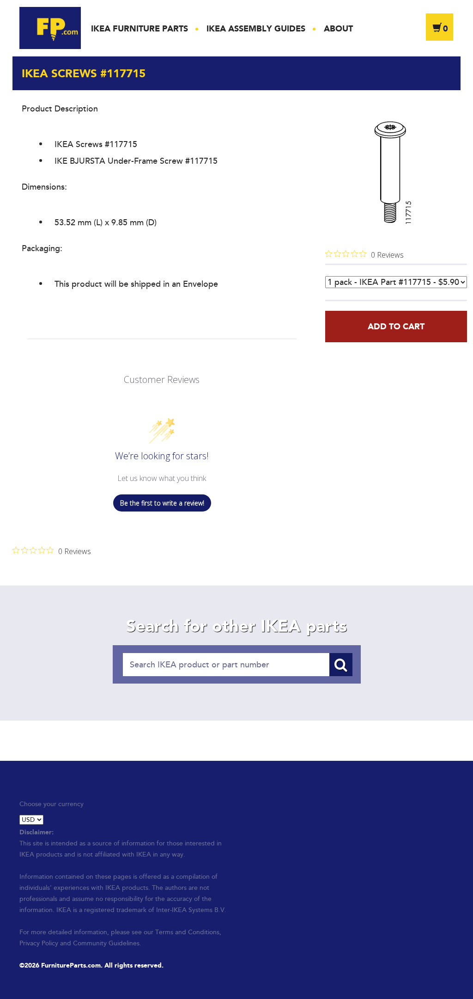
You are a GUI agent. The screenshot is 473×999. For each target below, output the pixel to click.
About (338, 29)
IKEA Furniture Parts (139, 29)
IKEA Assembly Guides (255, 29)
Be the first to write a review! (162, 503)
